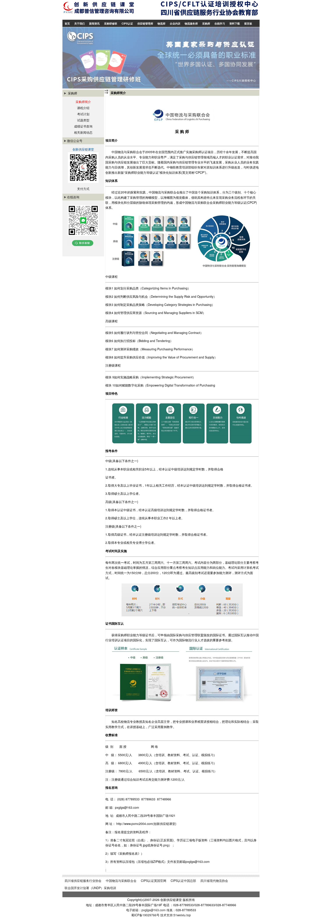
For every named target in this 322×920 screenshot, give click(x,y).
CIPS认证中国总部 (183, 880)
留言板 (248, 23)
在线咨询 (73, 197)
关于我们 (79, 23)
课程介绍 (83, 108)
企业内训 (175, 23)
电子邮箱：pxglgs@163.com (146, 910)
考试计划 (83, 114)
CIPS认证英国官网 (153, 880)
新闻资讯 (94, 23)
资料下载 (234, 23)
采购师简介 (83, 101)
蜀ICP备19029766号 (145, 915)
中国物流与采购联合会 (121, 880)
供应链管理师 (145, 23)
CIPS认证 (127, 23)
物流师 (161, 23)
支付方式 (83, 188)
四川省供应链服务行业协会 (83, 880)
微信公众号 (74, 140)
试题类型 (83, 120)
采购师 (206, 23)
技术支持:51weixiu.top (175, 915)
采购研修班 (110, 23)
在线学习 (219, 23)
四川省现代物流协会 (214, 880)
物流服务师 (191, 23)
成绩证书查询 (83, 126)
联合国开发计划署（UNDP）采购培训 (90, 888)
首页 (67, 23)
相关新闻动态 (83, 132)
